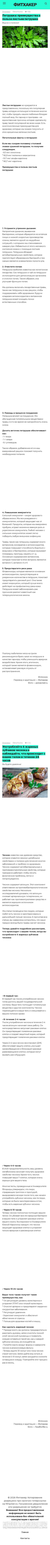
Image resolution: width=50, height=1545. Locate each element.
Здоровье (6, 12)
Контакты (25, 1538)
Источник (43, 677)
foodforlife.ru (41, 1427)
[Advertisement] (25, 76)
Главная (25, 1532)
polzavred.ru (42, 683)
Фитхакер (25, 4)
